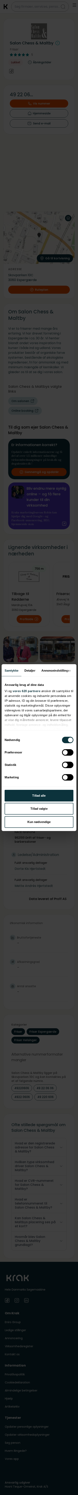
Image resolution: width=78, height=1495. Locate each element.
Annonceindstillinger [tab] (56, 670)
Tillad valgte (38, 808)
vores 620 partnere (26, 691)
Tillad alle (39, 795)
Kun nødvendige (39, 822)
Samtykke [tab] (11, 670)
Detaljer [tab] (29, 670)
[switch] (67, 752)
